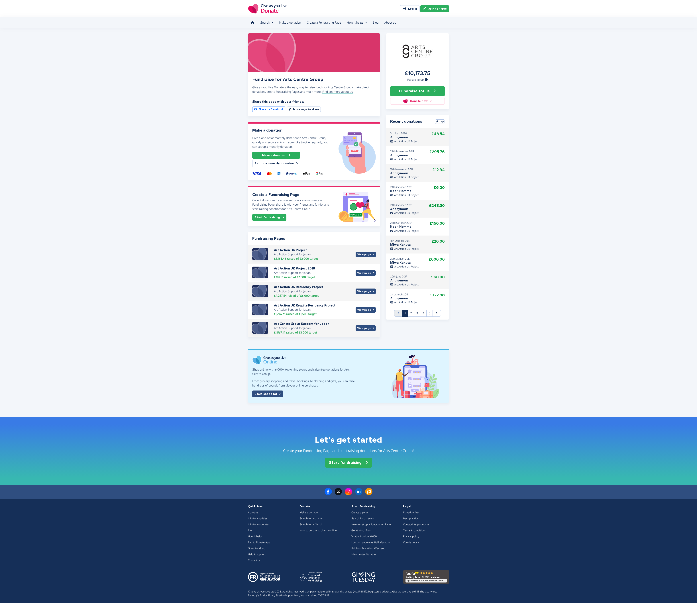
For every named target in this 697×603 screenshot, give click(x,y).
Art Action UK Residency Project (298, 287)
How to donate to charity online (318, 530)
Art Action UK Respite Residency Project (304, 305)
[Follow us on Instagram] (348, 494)
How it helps (255, 536)
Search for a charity (311, 518)
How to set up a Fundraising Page (371, 524)
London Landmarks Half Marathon (371, 542)
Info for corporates (259, 524)
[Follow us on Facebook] (328, 494)
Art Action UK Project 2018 (294, 268)
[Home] (252, 22)
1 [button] (406, 313)
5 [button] (429, 313)
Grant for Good (256, 548)
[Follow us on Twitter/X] (338, 494)
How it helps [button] (355, 22)
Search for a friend (310, 524)
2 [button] (411, 313)
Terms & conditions (414, 530)
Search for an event (362, 518)
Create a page (359, 512)
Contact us (254, 560)
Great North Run (360, 530)
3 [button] (417, 313)
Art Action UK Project (290, 250)
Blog (375, 22)
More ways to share (306, 109)
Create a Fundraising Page (324, 22)
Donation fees (411, 512)
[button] (426, 79)
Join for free (437, 8)
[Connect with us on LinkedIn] (358, 494)
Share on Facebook (271, 109)
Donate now (419, 101)
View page (364, 254)
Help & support (257, 554)
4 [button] (423, 313)
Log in (412, 8)
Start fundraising (267, 217)
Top (441, 121)
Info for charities (257, 518)
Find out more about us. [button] (337, 91)
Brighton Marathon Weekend (368, 548)
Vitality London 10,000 (364, 536)
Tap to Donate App (259, 542)
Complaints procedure (416, 524)
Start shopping (266, 394)
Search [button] (265, 22)
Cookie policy (411, 542)
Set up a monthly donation (274, 163)
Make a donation (290, 22)
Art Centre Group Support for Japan (301, 324)
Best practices (411, 518)
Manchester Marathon (364, 554)
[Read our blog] (368, 494)
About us (390, 22)
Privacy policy (411, 536)
